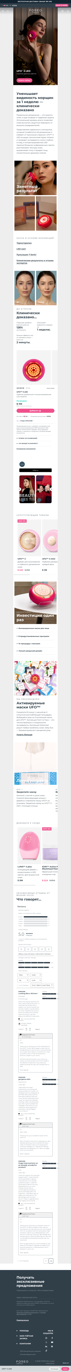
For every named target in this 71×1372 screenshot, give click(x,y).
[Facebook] (52, 1338)
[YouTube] (52, 1342)
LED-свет (21, 249)
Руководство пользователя (26, 449)
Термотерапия (24, 243)
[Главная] (35, 11)
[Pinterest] (52, 1347)
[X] (46, 1342)
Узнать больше (24, 734)
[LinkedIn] (46, 1347)
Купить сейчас (24, 80)
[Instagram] (46, 1338)
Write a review (50, 388)
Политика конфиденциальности (28, 1312)
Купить (65, 1369)
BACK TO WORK (61, 5)
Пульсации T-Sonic (27, 254)
